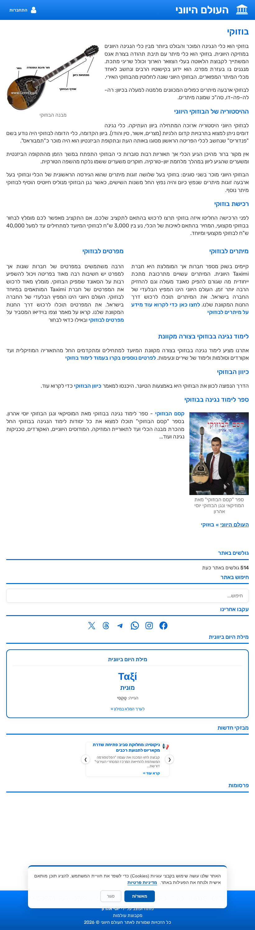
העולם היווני (202, 10)
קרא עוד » (151, 773)
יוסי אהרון (111, 908)
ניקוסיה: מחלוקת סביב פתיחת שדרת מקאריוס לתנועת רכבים (126, 747)
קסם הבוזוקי (169, 413)
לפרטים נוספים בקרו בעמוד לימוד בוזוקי (110, 358)
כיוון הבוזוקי (87, 386)
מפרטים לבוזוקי (106, 320)
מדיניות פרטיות (142, 882)
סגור (111, 896)
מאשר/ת (139, 896)
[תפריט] (242, 8)
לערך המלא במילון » (128, 708)
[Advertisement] (127, 840)
